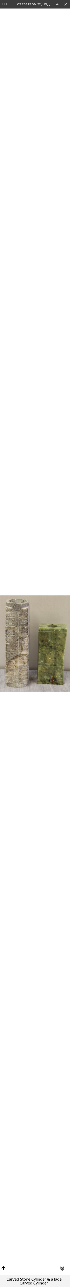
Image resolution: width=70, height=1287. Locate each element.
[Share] (57, 4)
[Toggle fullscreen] (48, 4)
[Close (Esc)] (65, 4)
